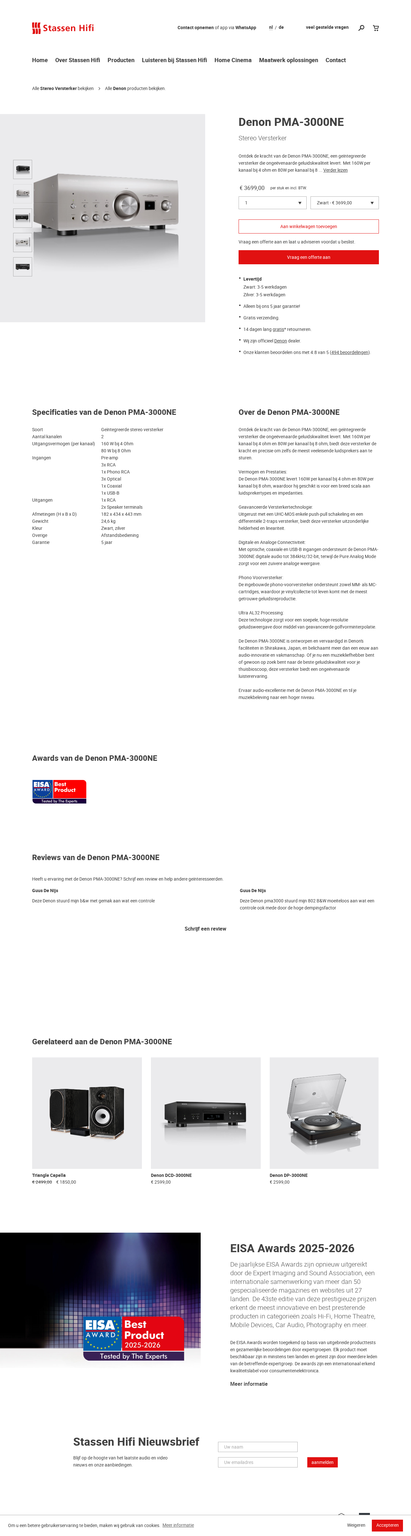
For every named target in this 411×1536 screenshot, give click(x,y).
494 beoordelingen (349, 352)
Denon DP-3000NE (289, 1175)
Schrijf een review (205, 929)
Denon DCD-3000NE (171, 1175)
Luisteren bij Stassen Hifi (174, 60)
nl (271, 27)
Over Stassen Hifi (77, 60)
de (281, 27)
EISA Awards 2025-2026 (292, 1248)
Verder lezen (335, 170)
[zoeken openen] (361, 28)
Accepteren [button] (387, 1525)
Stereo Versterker (58, 88)
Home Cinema (233, 60)
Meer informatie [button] (178, 1525)
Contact (336, 60)
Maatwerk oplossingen (288, 60)
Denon (119, 88)
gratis (278, 329)
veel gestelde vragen (327, 27)
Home (40, 60)
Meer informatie (249, 1384)
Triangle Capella (49, 1175)
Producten (121, 60)
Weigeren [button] (356, 1525)
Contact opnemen (196, 27)
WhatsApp (245, 27)
